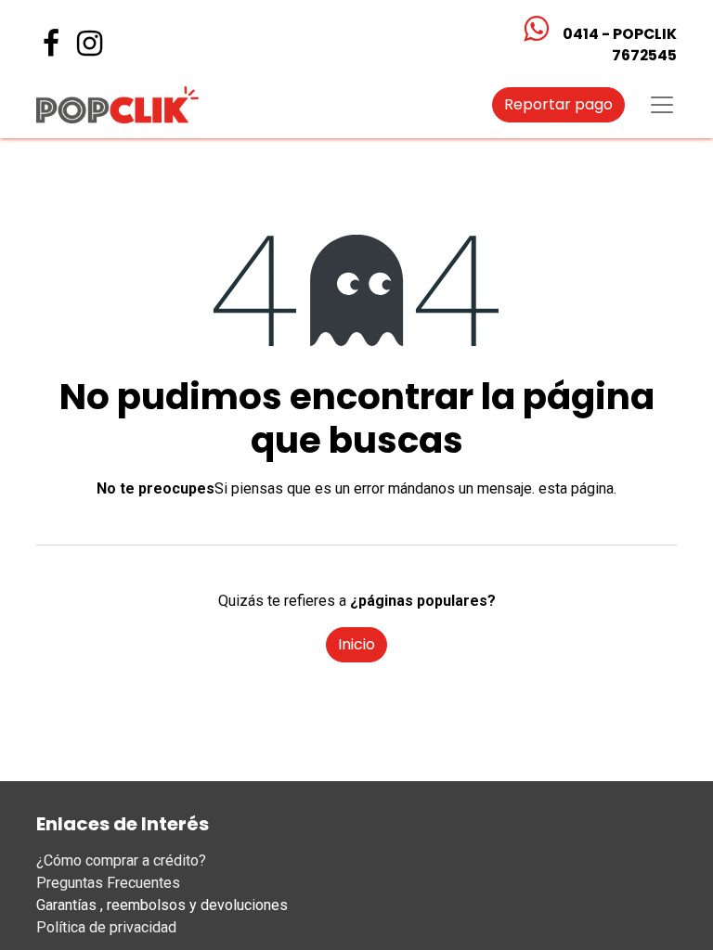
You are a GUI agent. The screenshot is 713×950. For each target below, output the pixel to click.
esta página (576, 488)
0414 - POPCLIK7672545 (620, 44)
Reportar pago (558, 104)
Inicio (356, 644)
